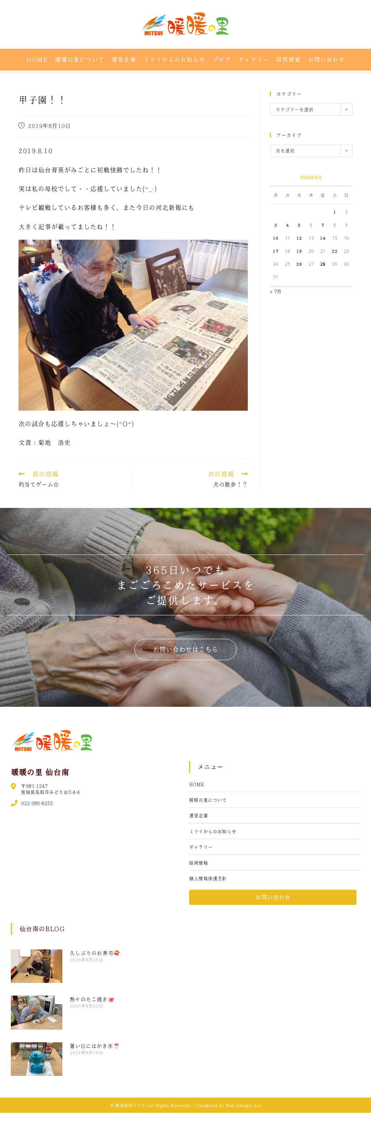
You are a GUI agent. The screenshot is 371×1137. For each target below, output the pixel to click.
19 (299, 251)
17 (276, 251)
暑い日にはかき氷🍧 (95, 1046)
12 (299, 238)
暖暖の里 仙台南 (40, 772)
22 (335, 251)
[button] (185, 649)
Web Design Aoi (243, 1105)
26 (299, 264)
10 (276, 238)
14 (323, 238)
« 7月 (276, 291)
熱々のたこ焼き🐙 (92, 999)
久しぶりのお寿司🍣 (95, 953)
